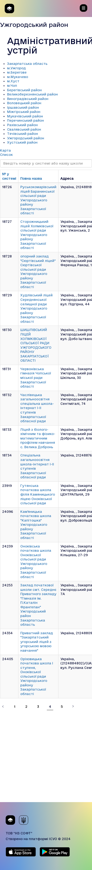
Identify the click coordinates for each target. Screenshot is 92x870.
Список (6, 155)
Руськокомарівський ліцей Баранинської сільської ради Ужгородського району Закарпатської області (38, 200)
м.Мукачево (17, 77)
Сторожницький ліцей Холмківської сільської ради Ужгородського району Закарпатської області (36, 235)
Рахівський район (22, 125)
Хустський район (22, 142)
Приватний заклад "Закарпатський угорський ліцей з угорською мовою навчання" (36, 641)
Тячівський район (22, 134)
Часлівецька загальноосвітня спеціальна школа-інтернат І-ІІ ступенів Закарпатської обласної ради (37, 408)
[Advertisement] (46, 756)
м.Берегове (17, 72)
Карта (5, 150)
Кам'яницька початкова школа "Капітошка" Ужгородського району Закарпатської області (35, 525)
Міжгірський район (23, 112)
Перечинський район (25, 120)
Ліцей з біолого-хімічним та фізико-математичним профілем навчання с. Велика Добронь (37, 438)
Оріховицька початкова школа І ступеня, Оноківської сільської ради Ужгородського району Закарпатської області (36, 676)
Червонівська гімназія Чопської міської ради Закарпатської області (35, 377)
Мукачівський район (25, 116)
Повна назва (31, 178)
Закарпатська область (27, 64)
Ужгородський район (25, 138)
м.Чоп (12, 85)
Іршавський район (23, 107)
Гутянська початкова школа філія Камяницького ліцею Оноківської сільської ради (37, 494)
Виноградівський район (27, 99)
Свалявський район (24, 129)
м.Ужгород (16, 68)
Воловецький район (24, 103)
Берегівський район (24, 90)
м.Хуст (13, 81)
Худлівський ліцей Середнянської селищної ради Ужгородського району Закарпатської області (36, 308)
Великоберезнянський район (32, 94)
